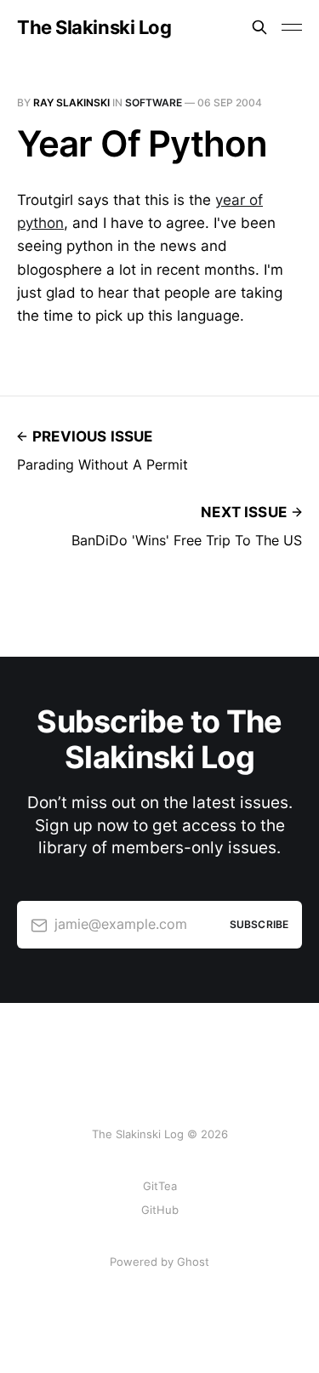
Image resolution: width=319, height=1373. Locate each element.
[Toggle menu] (292, 27)
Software (153, 102)
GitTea (160, 1186)
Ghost (193, 1261)
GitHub (160, 1209)
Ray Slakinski (71, 102)
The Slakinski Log (94, 27)
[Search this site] (259, 27)
